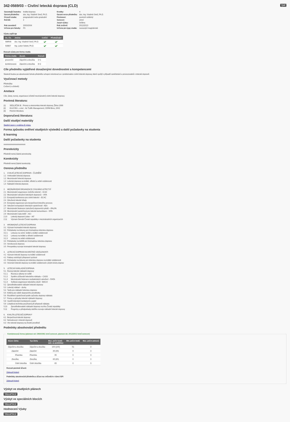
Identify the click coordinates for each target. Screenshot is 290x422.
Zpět (283, 5)
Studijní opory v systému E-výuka (17, 125)
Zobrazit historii (12, 372)
